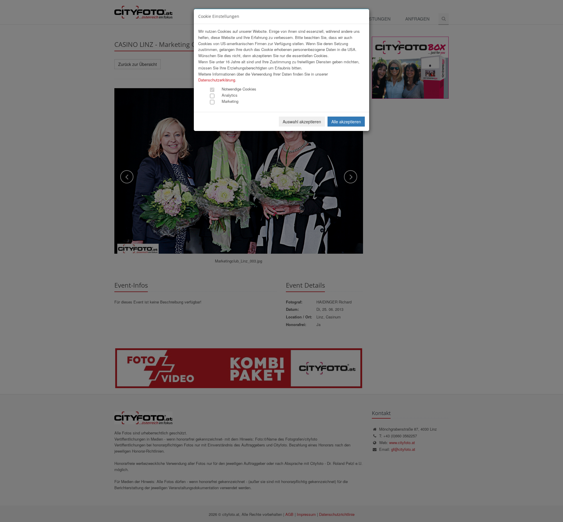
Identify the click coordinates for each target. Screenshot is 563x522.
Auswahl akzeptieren (302, 121)
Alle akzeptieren (346, 121)
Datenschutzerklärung (216, 80)
